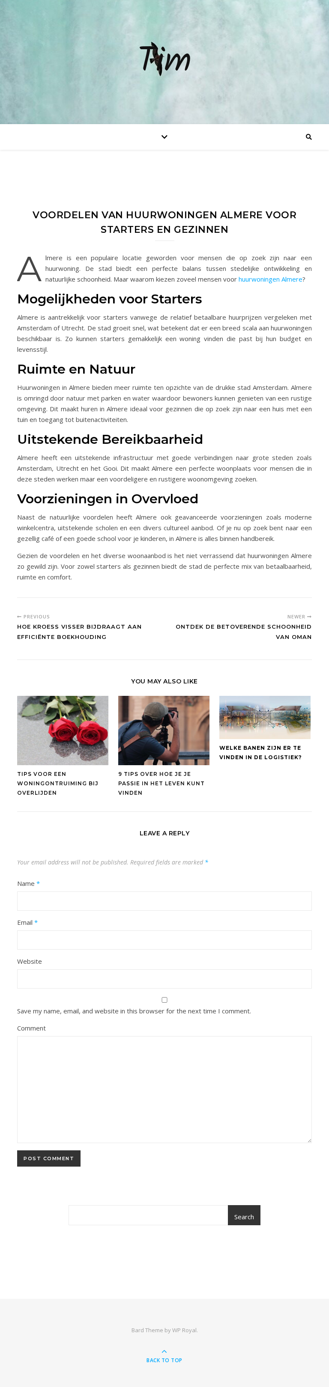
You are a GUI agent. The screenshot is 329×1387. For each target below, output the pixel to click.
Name (28, 883)
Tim (164, 62)
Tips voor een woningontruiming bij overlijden (58, 783)
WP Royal (184, 1330)
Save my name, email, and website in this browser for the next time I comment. (134, 1011)
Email (27, 922)
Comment (31, 1028)
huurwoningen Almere (270, 279)
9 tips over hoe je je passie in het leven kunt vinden (161, 783)
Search (244, 1216)
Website (29, 961)
